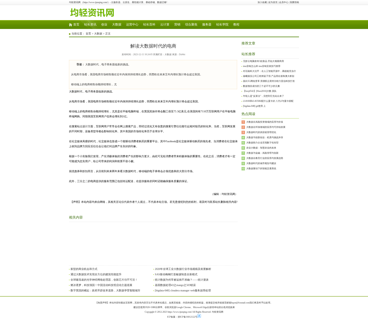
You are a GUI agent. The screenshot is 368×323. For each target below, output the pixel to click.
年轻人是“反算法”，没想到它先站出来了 (263, 96)
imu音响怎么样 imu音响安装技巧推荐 (261, 66)
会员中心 (283, 2)
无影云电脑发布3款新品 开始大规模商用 (263, 61)
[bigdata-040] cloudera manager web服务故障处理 (183, 290)
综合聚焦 (191, 24)
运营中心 (132, 24)
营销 (177, 24)
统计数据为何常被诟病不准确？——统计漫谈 (182, 279)
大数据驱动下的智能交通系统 (261, 168)
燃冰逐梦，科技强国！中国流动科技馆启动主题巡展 (101, 285)
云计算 (164, 24)
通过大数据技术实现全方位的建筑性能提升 (96, 274)
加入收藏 (262, 2)
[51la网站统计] (199, 317)
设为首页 (273, 2)
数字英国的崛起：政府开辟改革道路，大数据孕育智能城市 (105, 290)
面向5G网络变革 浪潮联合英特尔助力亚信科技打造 (269, 81)
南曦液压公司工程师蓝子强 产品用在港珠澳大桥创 (268, 76)
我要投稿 (294, 2)
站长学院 (222, 24)
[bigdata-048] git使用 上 (254, 106)
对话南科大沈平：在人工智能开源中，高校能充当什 (269, 71)
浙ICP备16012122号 (187, 317)
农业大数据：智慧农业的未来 (261, 147)
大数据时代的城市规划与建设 (261, 163)
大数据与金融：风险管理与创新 (262, 153)
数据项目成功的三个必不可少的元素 (261, 86)
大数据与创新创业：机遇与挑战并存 (264, 137)
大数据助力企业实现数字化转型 (262, 142)
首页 (76, 24)
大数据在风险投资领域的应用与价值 (264, 122)
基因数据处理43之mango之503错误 (175, 285)
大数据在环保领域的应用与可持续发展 (265, 127)
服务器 (206, 24)
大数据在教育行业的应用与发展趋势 (264, 158)
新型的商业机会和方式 (84, 269)
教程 (236, 24)
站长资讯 (90, 24)
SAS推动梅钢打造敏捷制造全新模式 (176, 274)
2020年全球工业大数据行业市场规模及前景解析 (183, 269)
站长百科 (149, 24)
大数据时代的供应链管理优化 (261, 132)
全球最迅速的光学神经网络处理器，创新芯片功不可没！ (104, 279)
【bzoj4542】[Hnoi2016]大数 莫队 (260, 91)
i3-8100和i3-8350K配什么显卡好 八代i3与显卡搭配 (268, 101)
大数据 (116, 24)
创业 (104, 24)
